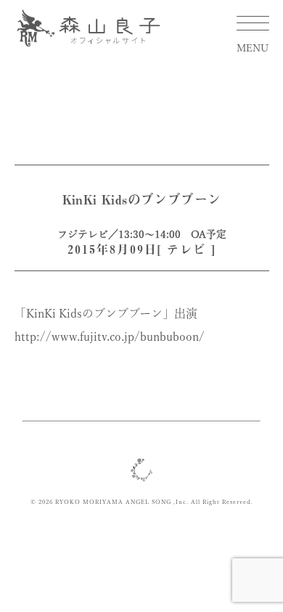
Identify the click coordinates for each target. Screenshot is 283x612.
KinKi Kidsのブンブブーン (141, 199)
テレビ (186, 249)
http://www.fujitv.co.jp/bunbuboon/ (110, 336)
